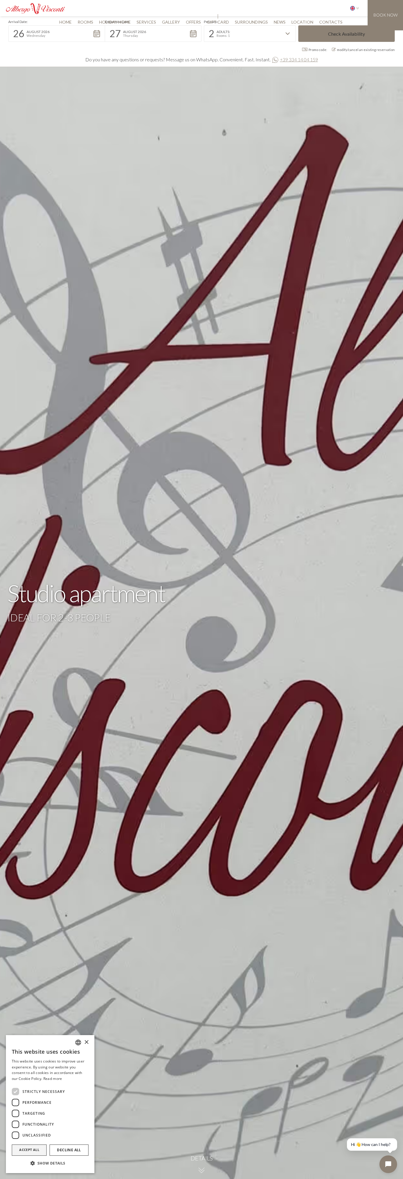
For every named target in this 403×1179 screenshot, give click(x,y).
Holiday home (115, 21)
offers (193, 21)
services (146, 21)
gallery (171, 21)
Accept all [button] (29, 1149)
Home (65, 21)
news (280, 21)
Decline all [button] (69, 1149)
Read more (52, 1078)
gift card (218, 21)
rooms (85, 21)
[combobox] (78, 1042)
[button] (354, 8)
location (302, 21)
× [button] (86, 1042)
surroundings (251, 21)
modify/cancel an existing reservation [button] (366, 50)
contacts (331, 21)
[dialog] (50, 1104)
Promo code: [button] (318, 50)
